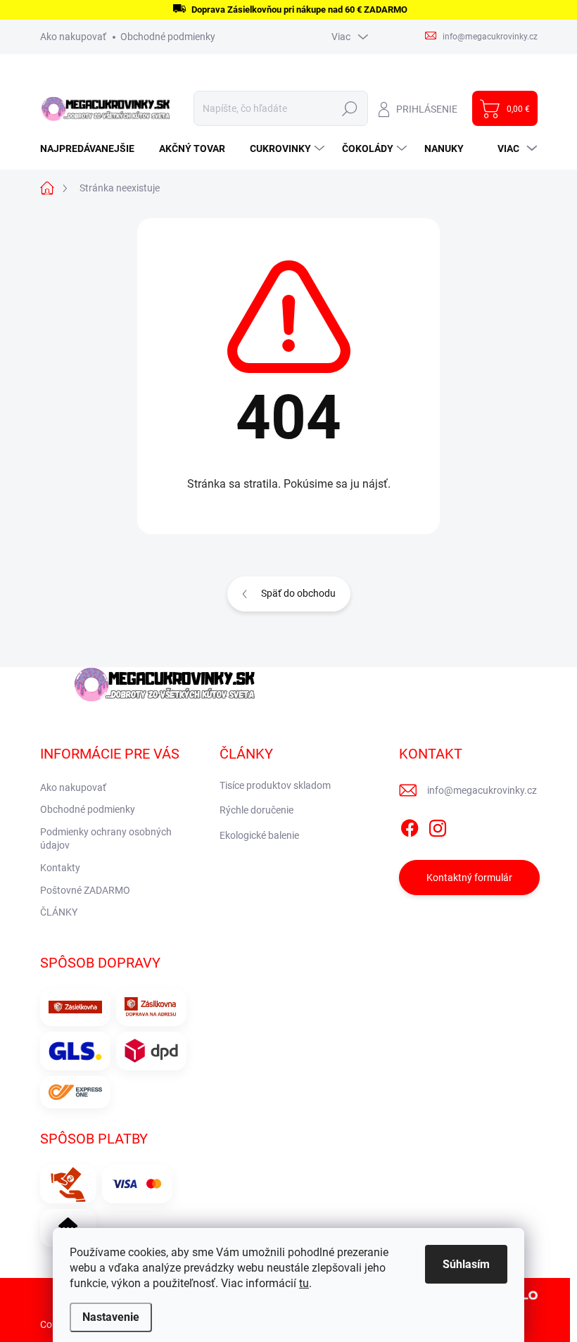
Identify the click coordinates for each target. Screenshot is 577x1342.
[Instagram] (437, 825)
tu (304, 1283)
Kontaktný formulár (469, 877)
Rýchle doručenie (256, 810)
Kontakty (60, 867)
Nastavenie (110, 1317)
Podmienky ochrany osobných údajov (106, 839)
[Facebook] (409, 825)
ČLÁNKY (58, 912)
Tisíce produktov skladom (275, 785)
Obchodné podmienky (167, 36)
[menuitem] (92, 148)
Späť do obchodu (298, 593)
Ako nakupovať (73, 36)
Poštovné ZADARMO (85, 890)
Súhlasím (466, 1264)
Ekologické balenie (259, 835)
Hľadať (350, 108)
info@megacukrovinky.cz (482, 790)
